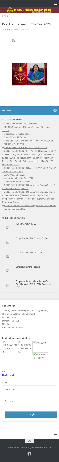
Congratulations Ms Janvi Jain (29, 252)
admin (7, 30)
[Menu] (55, 3)
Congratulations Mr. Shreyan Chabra (32, 238)
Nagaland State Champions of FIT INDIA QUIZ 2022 (28, 140)
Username (9, 389)
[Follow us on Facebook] (55, 110)
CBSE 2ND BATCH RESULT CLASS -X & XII (25, 147)
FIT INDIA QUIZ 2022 (14, 144)
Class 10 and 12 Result (15, 137)
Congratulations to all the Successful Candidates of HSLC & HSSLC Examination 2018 (34, 284)
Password (9, 401)
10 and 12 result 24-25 (26, 224)
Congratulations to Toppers (28, 267)
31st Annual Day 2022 (14, 175)
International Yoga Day (14, 209)
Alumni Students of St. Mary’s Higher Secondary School (30, 205)
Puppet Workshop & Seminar (17, 181)
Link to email (8, 375)
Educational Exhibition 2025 (17, 134)
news (5, 16)
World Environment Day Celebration (21, 123)
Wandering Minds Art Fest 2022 (18, 178)
